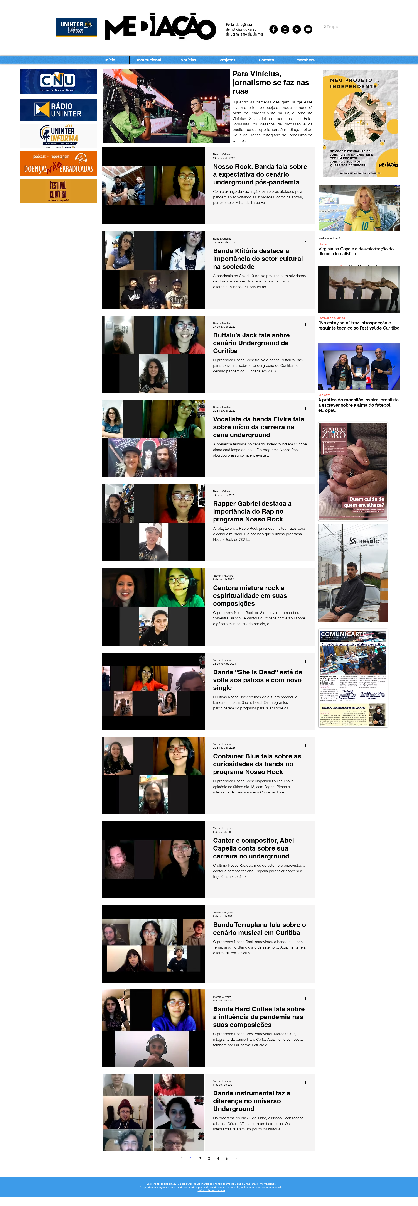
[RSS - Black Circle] (296, 29)
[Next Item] (393, 289)
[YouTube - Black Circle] (308, 29)
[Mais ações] (307, 156)
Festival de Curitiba (331, 318)
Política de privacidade (211, 1190)
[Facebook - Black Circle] (273, 29)
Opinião (324, 244)
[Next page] (236, 1158)
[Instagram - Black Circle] (285, 29)
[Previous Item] (325, 289)
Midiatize (324, 395)
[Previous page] (181, 1158)
